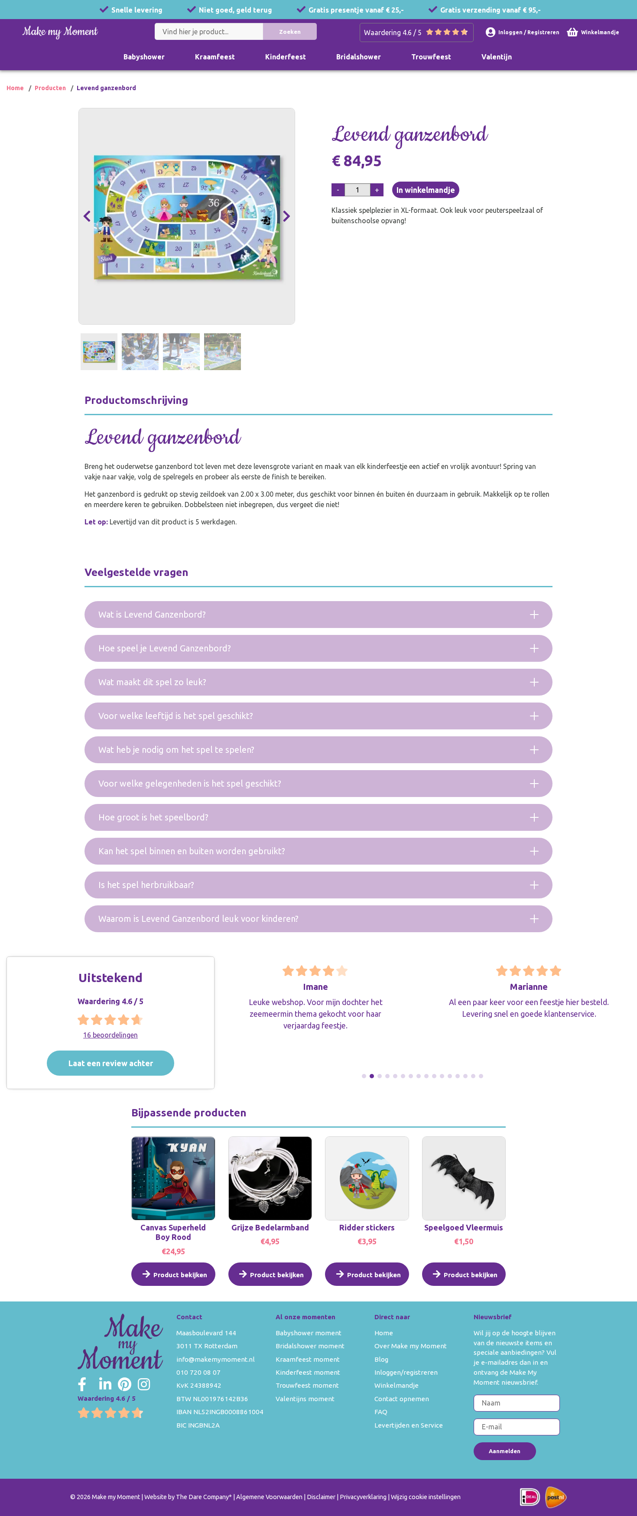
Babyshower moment (308, 1333)
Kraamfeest (215, 57)
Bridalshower (358, 57)
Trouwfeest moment (307, 1385)
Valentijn (496, 57)
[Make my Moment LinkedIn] (105, 1384)
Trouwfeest (431, 57)
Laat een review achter (110, 1063)
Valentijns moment (305, 1398)
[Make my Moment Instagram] (144, 1384)
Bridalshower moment (310, 1346)
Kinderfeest (285, 57)
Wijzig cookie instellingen (426, 1497)
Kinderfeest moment (308, 1372)
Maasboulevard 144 (206, 1333)
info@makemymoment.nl (215, 1359)
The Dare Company (202, 1496)
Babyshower (144, 57)
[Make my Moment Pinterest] (124, 1384)
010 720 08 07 (198, 1372)
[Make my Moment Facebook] (82, 1384)
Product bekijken (180, 1275)
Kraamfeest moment (308, 1359)
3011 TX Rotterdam (206, 1346)
